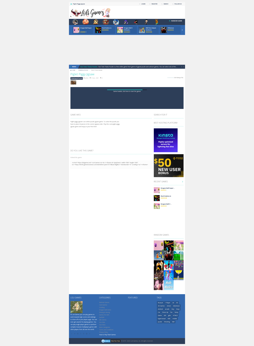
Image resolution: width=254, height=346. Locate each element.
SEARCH (166, 4)
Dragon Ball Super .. (168, 273)
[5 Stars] (173, 77)
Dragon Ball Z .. (166, 289)
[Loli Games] (90, 12)
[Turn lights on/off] (121, 191)
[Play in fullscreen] (128, 191)
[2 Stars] (169, 77)
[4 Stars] (172, 77)
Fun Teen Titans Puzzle (88, 67)
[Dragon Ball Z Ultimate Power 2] (157, 291)
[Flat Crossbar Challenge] (179, 340)
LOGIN (143, 4)
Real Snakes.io (106, 28)
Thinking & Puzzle (83, 70)
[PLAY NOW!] (76, 30)
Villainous (171, 28)
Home (74, 70)
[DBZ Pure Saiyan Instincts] (159, 340)
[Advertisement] (127, 50)
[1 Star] (168, 77)
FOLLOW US (178, 4)
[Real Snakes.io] (157, 283)
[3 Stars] (170, 77)
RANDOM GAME (176, 21)
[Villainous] (169, 340)
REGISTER (154, 4)
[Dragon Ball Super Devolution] (157, 275)
